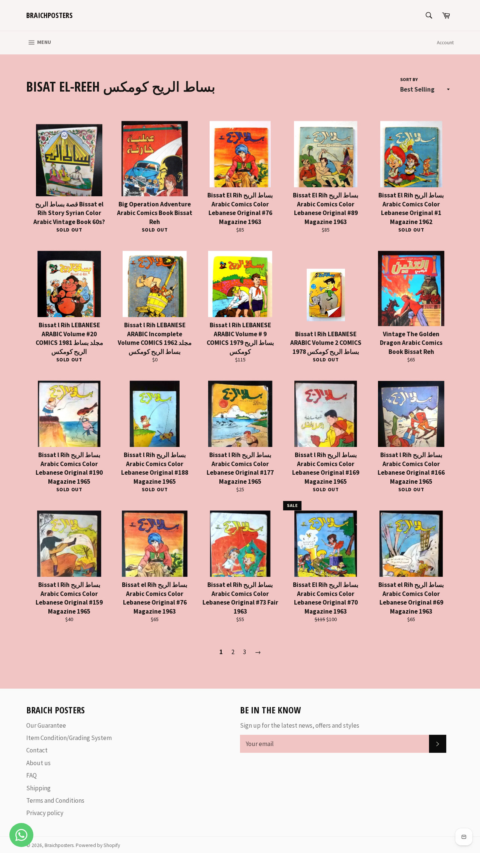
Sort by (409, 79)
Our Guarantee (46, 725)
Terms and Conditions (55, 800)
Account (445, 42)
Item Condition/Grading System (69, 738)
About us (38, 763)
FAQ (31, 775)
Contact (37, 750)
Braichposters (49, 15)
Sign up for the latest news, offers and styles (299, 725)
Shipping (38, 788)
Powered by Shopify (98, 845)
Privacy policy (44, 813)
